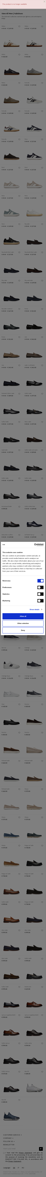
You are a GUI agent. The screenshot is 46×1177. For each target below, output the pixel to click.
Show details (34, 609)
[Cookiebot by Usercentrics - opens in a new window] (34, 544)
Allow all (23, 616)
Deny (23, 630)
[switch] (40, 587)
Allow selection (23, 623)
